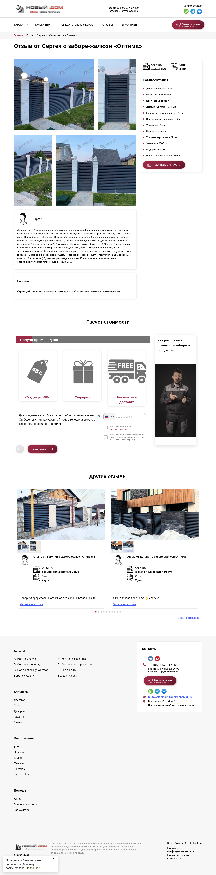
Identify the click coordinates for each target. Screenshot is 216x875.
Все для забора (67, 675)
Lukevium (196, 843)
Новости (19, 752)
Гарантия (19, 716)
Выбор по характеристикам (75, 664)
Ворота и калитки (24, 675)
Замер (18, 722)
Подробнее (33, 868)
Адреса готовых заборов (77, 25)
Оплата (18, 705)
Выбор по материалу (27, 664)
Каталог (19, 25)
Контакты (19, 769)
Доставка (19, 700)
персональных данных (120, 429)
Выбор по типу (67, 670)
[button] (96, 612)
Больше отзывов (188, 617)
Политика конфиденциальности (180, 850)
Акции (17, 798)
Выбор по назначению (72, 658)
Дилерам (19, 711)
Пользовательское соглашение (178, 857)
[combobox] (109, 416)
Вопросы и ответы (25, 804)
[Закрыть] (54, 859)
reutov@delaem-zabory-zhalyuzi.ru (170, 697)
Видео (18, 757)
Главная (18, 35)
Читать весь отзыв (31, 604)
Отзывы (107, 25)
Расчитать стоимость (167, 164)
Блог (17, 746)
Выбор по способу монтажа (31, 670)
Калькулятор (43, 25)
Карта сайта (21, 774)
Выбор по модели (25, 658)
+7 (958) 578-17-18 (193, 6)
